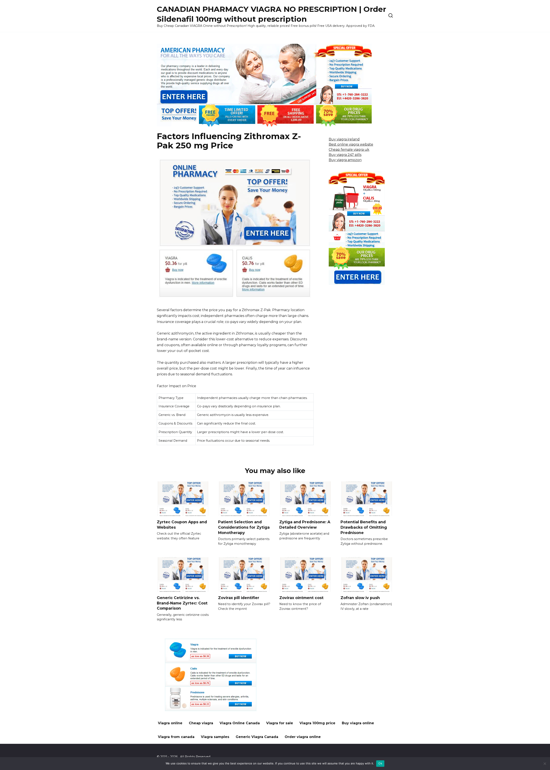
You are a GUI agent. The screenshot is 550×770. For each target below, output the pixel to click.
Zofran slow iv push (360, 597)
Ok (380, 763)
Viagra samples (215, 737)
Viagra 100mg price (317, 723)
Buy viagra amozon (345, 160)
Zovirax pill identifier (238, 597)
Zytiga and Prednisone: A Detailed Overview (304, 525)
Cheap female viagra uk (349, 150)
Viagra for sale (279, 723)
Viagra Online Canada (240, 723)
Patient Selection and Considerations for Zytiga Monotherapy (244, 527)
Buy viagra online (358, 723)
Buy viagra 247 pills (345, 155)
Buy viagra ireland (344, 139)
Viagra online (170, 723)
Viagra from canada (176, 737)
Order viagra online (303, 737)
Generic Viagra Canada (257, 737)
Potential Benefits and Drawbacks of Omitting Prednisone (364, 527)
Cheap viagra (201, 723)
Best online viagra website (351, 144)
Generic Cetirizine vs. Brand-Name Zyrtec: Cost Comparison (182, 602)
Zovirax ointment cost (301, 597)
